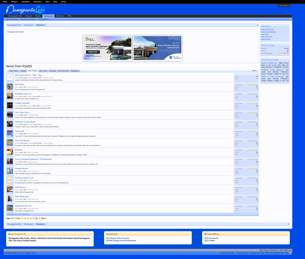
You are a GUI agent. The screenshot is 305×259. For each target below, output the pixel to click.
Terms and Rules (227, 253)
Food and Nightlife (46, 105)
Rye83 (17, 77)
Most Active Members (268, 32)
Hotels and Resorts (32, 87)
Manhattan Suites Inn (23, 94)
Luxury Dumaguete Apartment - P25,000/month (33, 159)
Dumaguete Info (15, 16)
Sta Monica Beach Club (24, 178)
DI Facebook (212, 238)
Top (286, 253)
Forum (63, 2)
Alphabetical (75, 71)
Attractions (38, 2)
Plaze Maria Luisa (22, 196)
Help (262, 253)
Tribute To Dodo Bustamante (272, 77)
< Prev (17, 218)
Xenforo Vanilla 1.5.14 (14, 253)
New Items (265, 34)
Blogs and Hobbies (32, 133)
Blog (55, 2)
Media (37, 16)
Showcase (48, 16)
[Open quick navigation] (257, 25)
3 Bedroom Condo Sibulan (25, 122)
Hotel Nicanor (20, 187)
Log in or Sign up (284, 5)
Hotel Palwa (19, 84)
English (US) (30, 253)
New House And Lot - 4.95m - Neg (28, 75)
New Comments (266, 37)
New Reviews (266, 39)
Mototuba (18, 150)
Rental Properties (47, 124)
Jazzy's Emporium (22, 140)
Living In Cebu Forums (118, 238)
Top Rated (52, 71)
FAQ (69, 16)
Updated (23, 71)
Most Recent (14, 71)
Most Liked (43, 71)
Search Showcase (267, 29)
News (48, 2)
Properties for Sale (47, 77)
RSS (290, 253)
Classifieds (25, 2)
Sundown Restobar (22, 103)
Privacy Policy (242, 253)
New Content (42, 19)
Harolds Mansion (21, 168)
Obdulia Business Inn (23, 206)
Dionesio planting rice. (269, 63)
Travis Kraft (19, 131)
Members (60, 16)
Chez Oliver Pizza (22, 112)
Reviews (14, 2)
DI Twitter (210, 241)
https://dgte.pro (285, 250)
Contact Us (254, 253)
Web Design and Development (122, 241)
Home (5, 2)
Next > (44, 218)
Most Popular (32, 71)
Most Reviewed (63, 71)
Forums (28, 16)
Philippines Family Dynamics (272, 70)
